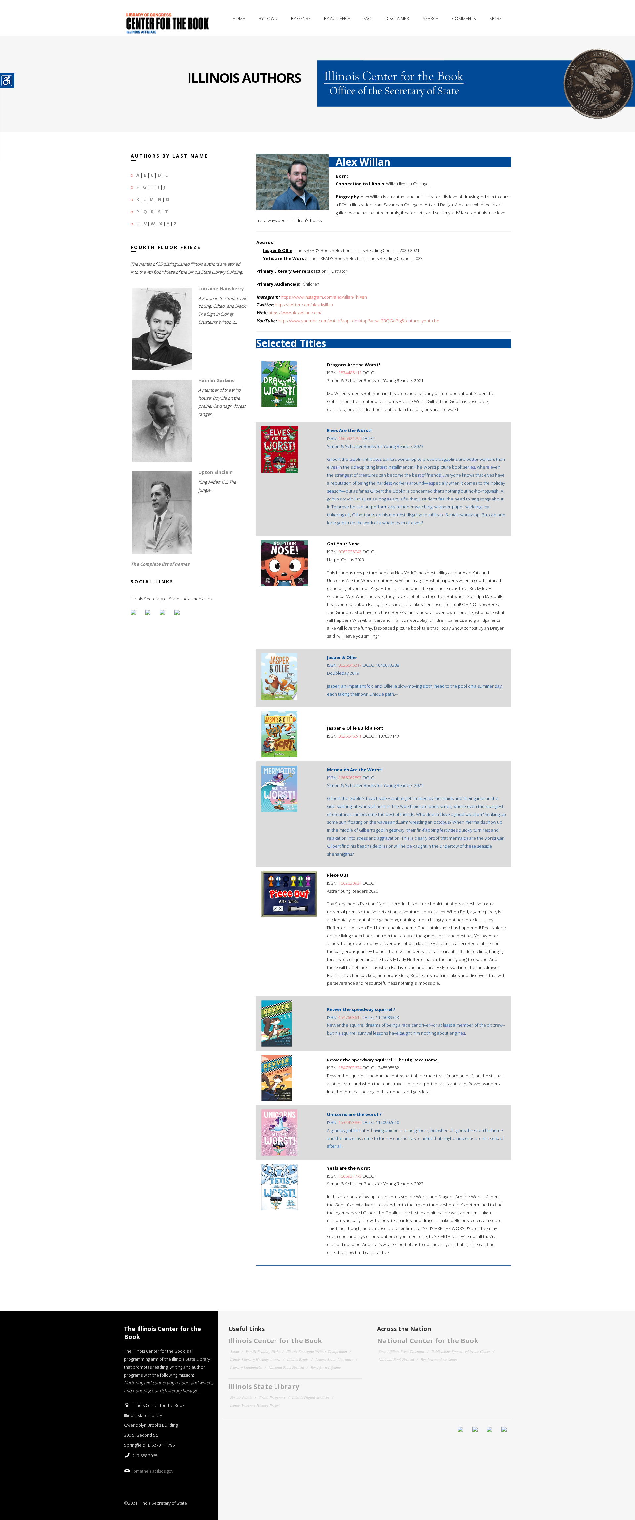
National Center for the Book (427, 1340)
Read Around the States (439, 1359)
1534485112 (349, 373)
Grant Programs (272, 1397)
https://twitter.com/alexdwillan (304, 305)
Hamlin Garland (216, 380)
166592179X (349, 438)
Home (239, 18)
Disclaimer (397, 18)
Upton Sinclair (215, 472)
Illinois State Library (263, 1386)
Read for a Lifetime (326, 1367)
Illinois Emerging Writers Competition (316, 1351)
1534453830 (349, 1122)
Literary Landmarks (246, 1367)
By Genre (301, 18)
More (495, 18)
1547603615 (349, 1017)
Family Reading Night (263, 1351)
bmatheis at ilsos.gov (153, 1471)
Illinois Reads (298, 1359)
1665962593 (349, 777)
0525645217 (349, 665)
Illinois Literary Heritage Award (255, 1359)
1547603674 (349, 1068)
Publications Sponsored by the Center (460, 1351)
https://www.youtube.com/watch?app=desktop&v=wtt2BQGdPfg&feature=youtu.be (358, 321)
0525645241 (349, 736)
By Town (268, 18)
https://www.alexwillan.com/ (294, 313)
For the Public (241, 1397)
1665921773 (349, 1176)
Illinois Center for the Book (275, 1340)
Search (431, 18)
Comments (464, 18)
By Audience (337, 18)
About (234, 1351)
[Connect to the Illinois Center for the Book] (476, 78)
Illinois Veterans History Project (255, 1405)
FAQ (367, 18)
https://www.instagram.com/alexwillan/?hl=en (324, 297)
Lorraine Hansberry (221, 288)
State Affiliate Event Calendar (402, 1351)
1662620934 (349, 883)
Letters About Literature (334, 1359)
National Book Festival (286, 1367)
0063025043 (349, 552)
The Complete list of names (160, 564)
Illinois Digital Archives (310, 1397)
